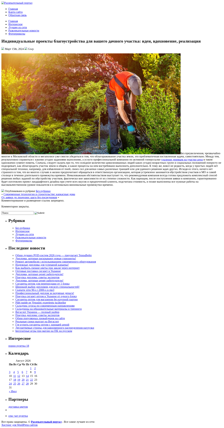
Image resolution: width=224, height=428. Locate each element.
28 (27, 383)
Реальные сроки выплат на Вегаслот (37, 321)
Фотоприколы (16, 33)
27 (23, 383)
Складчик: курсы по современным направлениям (45, 305)
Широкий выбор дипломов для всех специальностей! (47, 286)
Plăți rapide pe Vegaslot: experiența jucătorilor (40, 302)
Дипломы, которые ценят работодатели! (39, 274)
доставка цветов (18, 406)
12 (18, 375)
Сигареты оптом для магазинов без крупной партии (46, 299)
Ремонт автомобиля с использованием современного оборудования (55, 261)
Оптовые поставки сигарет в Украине (38, 271)
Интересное (15, 24)
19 (18, 379)
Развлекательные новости (23, 30)
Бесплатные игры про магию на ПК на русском (43, 330)
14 (27, 375)
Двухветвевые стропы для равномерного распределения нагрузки (54, 327)
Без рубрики (43, 191)
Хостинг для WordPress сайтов (19, 424)
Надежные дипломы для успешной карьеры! (42, 264)
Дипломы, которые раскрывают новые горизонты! (45, 258)
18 (14, 379)
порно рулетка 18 (18, 345)
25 (14, 383)
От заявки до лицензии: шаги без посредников (29, 197)
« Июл (13, 391)
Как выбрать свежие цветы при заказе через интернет (47, 267)
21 (27, 379)
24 (10, 383)
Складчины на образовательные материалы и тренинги (48, 308)
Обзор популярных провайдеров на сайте (40, 318)
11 (14, 375)
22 (31, 379)
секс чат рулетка (18, 415)
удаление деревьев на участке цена (182, 159)
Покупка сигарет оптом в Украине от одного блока (46, 296)
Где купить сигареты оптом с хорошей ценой (42, 324)
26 (18, 383)
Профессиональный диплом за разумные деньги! (44, 293)
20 (23, 379)
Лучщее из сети (17, 27)
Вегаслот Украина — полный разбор (37, 312)
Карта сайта (15, 12)
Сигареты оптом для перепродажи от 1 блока (42, 283)
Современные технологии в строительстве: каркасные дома (39, 194)
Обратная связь (17, 15)
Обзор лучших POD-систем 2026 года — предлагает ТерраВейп (53, 255)
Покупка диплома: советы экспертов (37, 277)
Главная (13, 8)
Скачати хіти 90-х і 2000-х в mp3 (34, 289)
